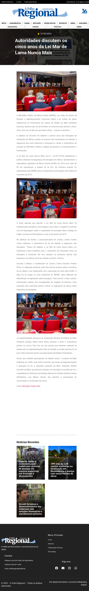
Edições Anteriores (7, 2)
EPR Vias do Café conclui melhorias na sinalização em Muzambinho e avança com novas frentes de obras (62, 469)
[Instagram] (69, 568)
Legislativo (12, 27)
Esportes (63, 23)
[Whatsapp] (76, 568)
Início (4, 23)
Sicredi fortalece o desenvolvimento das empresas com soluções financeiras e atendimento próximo (30, 509)
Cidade (27, 23)
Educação (37, 23)
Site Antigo (52, 552)
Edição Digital (50, 23)
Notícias (51, 544)
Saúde (79, 27)
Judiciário (83, 23)
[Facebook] (57, 568)
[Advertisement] (46, 412)
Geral (72, 23)
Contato (18, 2)
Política (57, 27)
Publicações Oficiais (30, 2)
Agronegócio (15, 23)
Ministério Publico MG (31, 386)
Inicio (50, 540)
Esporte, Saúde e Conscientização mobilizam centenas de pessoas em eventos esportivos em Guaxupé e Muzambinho (29, 468)
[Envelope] (63, 568)
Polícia (35, 27)
